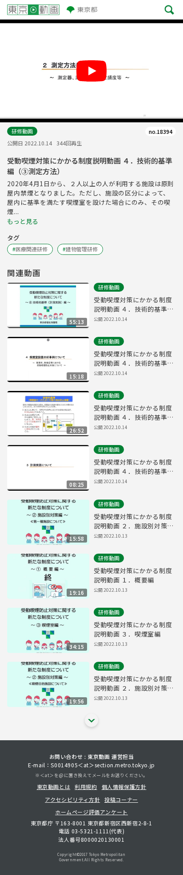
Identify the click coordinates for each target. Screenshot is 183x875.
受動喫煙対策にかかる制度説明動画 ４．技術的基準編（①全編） (134, 304)
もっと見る (22, 221)
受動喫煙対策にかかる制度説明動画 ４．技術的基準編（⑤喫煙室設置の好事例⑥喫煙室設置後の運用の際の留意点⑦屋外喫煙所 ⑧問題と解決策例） (134, 358)
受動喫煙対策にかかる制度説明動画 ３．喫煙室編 (133, 629)
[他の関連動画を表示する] (91, 720)
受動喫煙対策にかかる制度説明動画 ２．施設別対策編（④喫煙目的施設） (134, 683)
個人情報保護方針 (124, 786)
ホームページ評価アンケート (91, 812)
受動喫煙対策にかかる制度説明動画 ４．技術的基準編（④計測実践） (134, 466)
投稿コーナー (121, 799)
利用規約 (86, 786)
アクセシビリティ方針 (72, 799)
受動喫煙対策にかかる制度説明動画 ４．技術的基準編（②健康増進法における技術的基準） (134, 412)
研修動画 (22, 131)
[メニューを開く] (169, 10)
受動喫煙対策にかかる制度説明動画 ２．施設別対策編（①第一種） (134, 521)
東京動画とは (54, 786)
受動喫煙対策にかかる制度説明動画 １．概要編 (133, 575)
